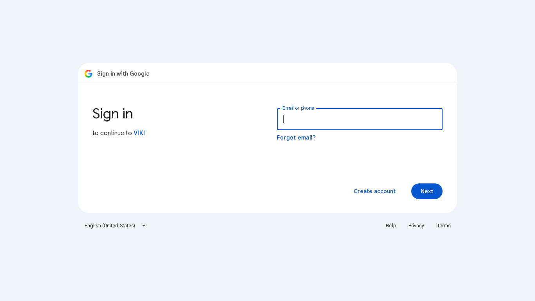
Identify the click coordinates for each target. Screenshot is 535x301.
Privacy (416, 225)
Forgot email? (296, 137)
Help (391, 225)
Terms (444, 225)
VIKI (139, 133)
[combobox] (115, 225)
